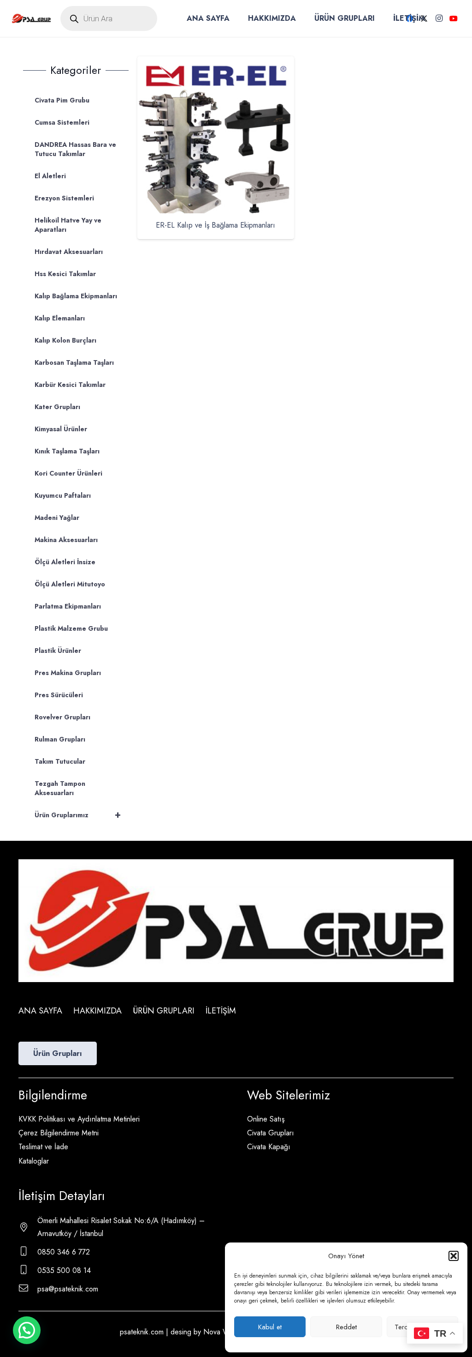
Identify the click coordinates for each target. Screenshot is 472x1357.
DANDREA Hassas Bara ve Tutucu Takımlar (75, 149)
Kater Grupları (57, 406)
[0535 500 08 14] (27, 1270)
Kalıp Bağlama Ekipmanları (76, 296)
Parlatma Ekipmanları (68, 606)
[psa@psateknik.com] (27, 1289)
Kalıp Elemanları (60, 318)
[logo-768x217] (31, 18)
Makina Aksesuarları (66, 539)
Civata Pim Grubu (62, 100)
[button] (453, 1256)
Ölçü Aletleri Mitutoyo (70, 584)
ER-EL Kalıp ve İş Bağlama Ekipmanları (215, 225)
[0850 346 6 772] (27, 1252)
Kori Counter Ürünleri (68, 473)
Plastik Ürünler (58, 650)
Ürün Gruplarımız (78, 814)
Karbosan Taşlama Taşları (74, 362)
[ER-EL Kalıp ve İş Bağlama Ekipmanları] (215, 62)
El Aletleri (50, 176)
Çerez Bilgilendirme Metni (58, 1133)
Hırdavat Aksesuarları (69, 251)
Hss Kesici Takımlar (65, 273)
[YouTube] (453, 18)
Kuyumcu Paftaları (63, 495)
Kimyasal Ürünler (61, 429)
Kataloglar (33, 1161)
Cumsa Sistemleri (62, 122)
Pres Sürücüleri (59, 695)
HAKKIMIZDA (97, 1011)
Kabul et (270, 1327)
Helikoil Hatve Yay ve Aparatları (68, 225)
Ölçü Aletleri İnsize (65, 562)
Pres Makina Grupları (68, 672)
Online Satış (265, 1119)
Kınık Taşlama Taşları (67, 451)
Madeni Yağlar (57, 517)
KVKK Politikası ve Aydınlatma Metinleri (79, 1119)
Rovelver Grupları (62, 717)
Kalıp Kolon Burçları (65, 340)
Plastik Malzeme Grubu (71, 628)
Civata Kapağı (268, 1146)
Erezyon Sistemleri (64, 198)
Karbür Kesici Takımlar (70, 384)
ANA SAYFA (40, 1011)
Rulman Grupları (60, 739)
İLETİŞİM (221, 1011)
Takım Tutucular (60, 761)
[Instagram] (438, 18)
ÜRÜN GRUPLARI (164, 1011)
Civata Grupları (270, 1133)
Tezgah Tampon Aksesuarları (60, 788)
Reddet (346, 1327)
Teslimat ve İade (43, 1146)
